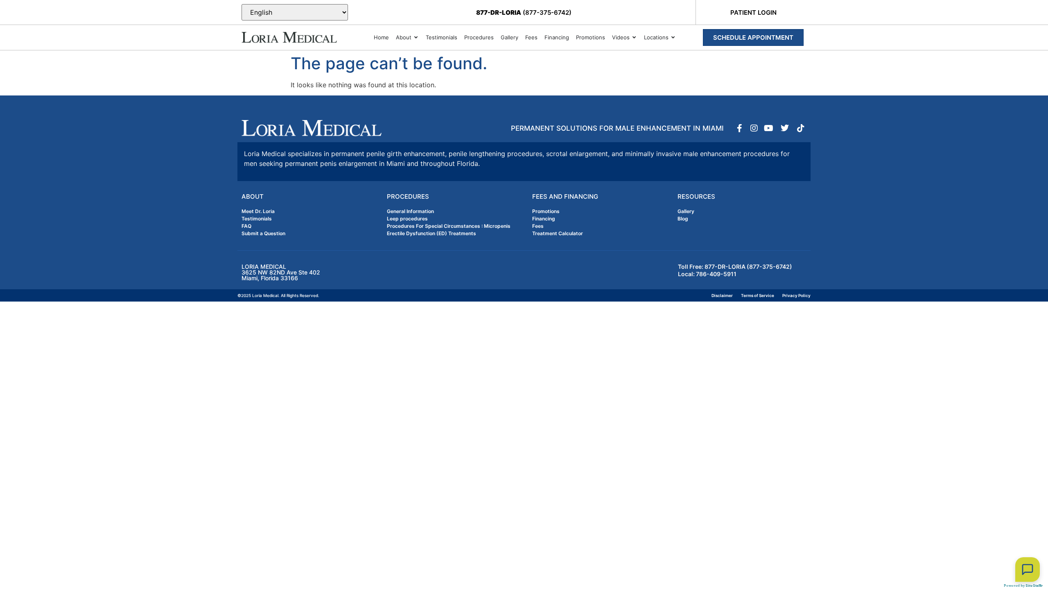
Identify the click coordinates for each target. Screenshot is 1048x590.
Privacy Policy (796, 295)
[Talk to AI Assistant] (1027, 569)
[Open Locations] (673, 38)
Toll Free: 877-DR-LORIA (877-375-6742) (735, 266)
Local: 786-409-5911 (707, 273)
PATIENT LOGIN (753, 12)
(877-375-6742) (523, 12)
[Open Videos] (634, 38)
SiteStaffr (1034, 585)
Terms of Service (757, 295)
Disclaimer (722, 295)
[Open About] (416, 38)
